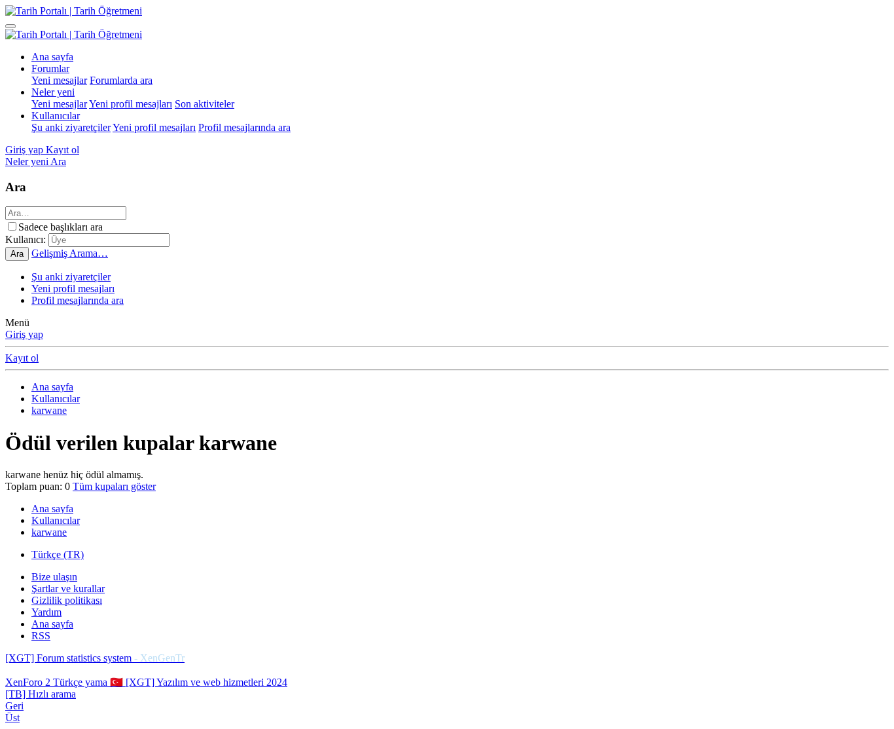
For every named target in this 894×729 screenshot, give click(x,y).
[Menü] (10, 26)
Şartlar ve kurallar (68, 588)
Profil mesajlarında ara (244, 127)
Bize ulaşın (54, 576)
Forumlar (50, 68)
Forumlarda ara (121, 80)
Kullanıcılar (55, 115)
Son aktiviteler (204, 103)
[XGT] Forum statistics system (95, 658)
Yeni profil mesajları (130, 103)
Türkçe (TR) (57, 554)
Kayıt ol (22, 358)
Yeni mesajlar (59, 80)
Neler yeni (53, 92)
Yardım (46, 612)
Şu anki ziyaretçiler (71, 127)
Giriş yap (24, 334)
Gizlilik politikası (66, 600)
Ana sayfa (52, 56)
